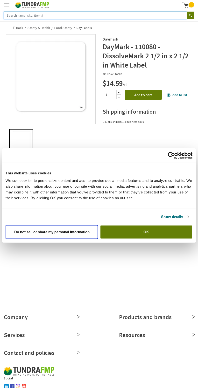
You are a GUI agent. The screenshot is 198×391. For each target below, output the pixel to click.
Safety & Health (39, 28)
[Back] (13, 27)
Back (19, 28)
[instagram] (18, 386)
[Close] (78, 317)
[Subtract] (119, 97)
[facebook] (12, 386)
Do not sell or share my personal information (52, 232)
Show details (172, 216)
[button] (188, 5)
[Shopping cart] (185, 5)
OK (146, 232)
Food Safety (63, 28)
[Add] (119, 92)
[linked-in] (6, 386)
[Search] (190, 15)
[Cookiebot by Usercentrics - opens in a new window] (171, 155)
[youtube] (24, 386)
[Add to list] (168, 95)
